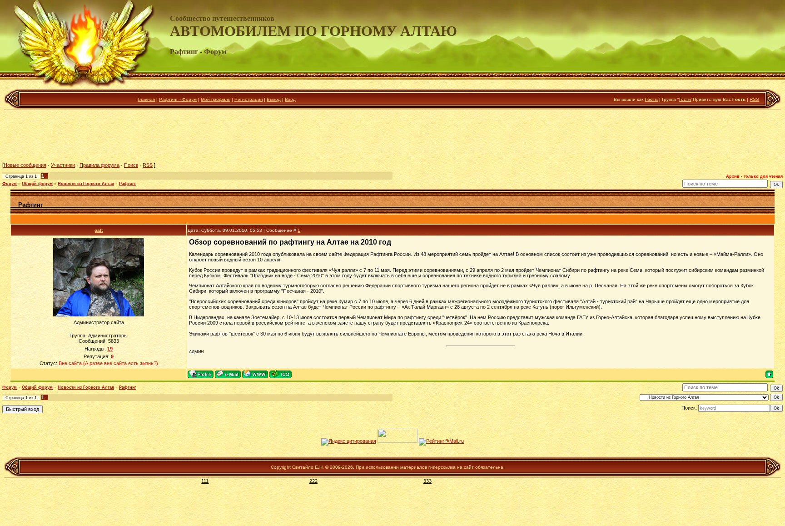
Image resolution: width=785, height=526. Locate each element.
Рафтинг (127, 183)
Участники (63, 165)
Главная (146, 99)
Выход (274, 99)
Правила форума (99, 165)
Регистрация (248, 99)
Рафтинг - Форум (178, 99)
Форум (9, 183)
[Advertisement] (392, 135)
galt (98, 230)
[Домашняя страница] (255, 374)
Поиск (131, 165)
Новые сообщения (25, 165)
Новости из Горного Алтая (86, 183)
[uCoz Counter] (397, 441)
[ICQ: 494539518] (280, 374)
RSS (754, 99)
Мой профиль (215, 99)
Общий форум (37, 183)
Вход (290, 99)
